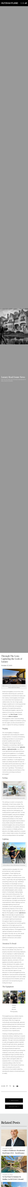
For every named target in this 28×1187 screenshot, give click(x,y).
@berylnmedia (12, 749)
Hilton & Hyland (13, 716)
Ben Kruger (14, 714)
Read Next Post (13, 1106)
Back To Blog (15, 1100)
